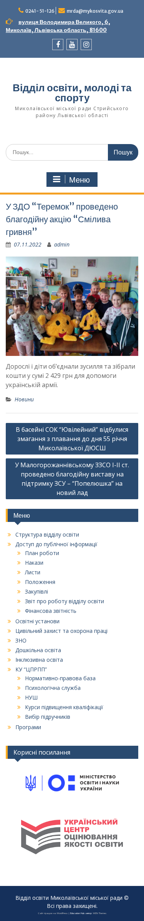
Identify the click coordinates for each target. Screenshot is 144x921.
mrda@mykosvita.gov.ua (95, 11)
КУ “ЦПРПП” (31, 669)
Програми (28, 727)
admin (62, 244)
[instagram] (86, 44)
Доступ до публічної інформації (56, 544)
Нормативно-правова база (60, 678)
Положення (40, 581)
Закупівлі (36, 591)
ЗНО (20, 640)
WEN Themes (99, 913)
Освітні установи (37, 621)
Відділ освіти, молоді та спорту (72, 92)
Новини (24, 399)
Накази (34, 562)
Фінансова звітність (50, 610)
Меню (79, 180)
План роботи (42, 553)
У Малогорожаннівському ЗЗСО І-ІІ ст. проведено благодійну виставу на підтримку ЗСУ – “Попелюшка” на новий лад (72, 479)
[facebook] (57, 44)
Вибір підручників (47, 716)
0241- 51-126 (40, 11)
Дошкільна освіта (38, 650)
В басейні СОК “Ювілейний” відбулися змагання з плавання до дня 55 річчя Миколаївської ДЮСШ (72, 438)
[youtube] (72, 44)
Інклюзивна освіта (39, 659)
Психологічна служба (53, 687)
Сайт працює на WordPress (53, 913)
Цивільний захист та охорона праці (61, 630)
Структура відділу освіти (47, 534)
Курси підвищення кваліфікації (64, 707)
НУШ (31, 697)
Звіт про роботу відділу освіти (64, 601)
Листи (32, 572)
